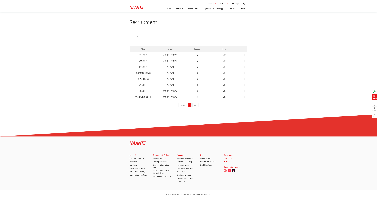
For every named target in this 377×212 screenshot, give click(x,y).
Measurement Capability (162, 176)
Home (168, 8)
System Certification (137, 168)
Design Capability (159, 158)
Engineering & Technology (213, 8)
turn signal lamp (183, 165)
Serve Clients (193, 8)
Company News (206, 158)
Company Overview (137, 158)
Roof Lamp (181, 171)
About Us (179, 8)
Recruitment (211, 4)
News (243, 8)
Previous (182, 105)
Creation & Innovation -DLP (161, 166)
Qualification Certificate (138, 175)
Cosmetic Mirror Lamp (185, 178)
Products (231, 8)
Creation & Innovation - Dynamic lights (161, 172)
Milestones (134, 161)
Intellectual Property (137, 171)
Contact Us (223, 4)
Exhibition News (206, 165)
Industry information (207, 161)
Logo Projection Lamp (185, 168)
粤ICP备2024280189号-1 (203, 194)
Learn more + (181, 181)
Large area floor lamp (184, 161)
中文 (233, 4)
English (237, 4)
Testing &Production (160, 161)
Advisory (374, 98)
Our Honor (133, 165)
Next (195, 105)
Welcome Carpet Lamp (185, 158)
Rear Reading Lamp (184, 175)
